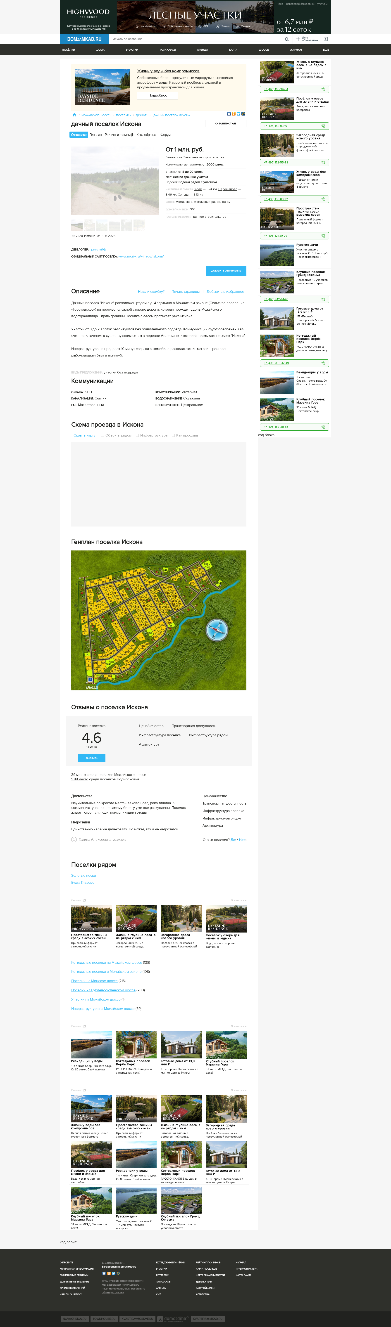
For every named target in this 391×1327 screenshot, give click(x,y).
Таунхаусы (168, 50)
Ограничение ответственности (122, 1281)
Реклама (76, 900)
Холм (198, 189)
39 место (78, 774)
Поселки (123, 115)
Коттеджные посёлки (170, 1262)
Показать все (238, 900)
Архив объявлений (72, 1288)
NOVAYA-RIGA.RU (74, 1319)
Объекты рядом (118, 435)
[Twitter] (238, 114)
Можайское (184, 202)
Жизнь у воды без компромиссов (168, 70)
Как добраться (146, 134)
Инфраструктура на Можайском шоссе (103, 1008)
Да (233, 840)
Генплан (96, 134)
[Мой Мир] (243, 114)
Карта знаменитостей (210, 1275)
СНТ (158, 1294)
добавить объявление (226, 270)
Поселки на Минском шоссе (94, 981)
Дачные (142, 115)
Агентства (203, 1294)
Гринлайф (97, 249)
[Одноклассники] (233, 114)
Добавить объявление (74, 1281)
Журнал (241, 1262)
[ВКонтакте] (229, 114)
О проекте (66, 1262)
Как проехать (186, 435)
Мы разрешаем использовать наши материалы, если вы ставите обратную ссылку (123, 1288)
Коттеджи (162, 1275)
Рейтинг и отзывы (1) (119, 134)
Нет (242, 840)
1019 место (79, 779)
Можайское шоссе (96, 115)
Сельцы (183, 194)
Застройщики (205, 1288)
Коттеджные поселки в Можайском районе (106, 971)
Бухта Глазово (82, 882)
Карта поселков (206, 1268)
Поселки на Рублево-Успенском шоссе (103, 990)
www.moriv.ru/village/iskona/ (141, 256)
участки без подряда (121, 372)
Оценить (91, 758)
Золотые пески (83, 875)
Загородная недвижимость (119, 1266)
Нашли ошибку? (151, 291)
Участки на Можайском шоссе (96, 999)
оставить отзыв (225, 123)
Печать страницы (186, 291)
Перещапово (227, 189)
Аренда (161, 1288)
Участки (161, 1268)
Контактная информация (77, 1268)
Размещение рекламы (74, 1275)
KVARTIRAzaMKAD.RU (207, 1319)
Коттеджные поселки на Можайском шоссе (106, 962)
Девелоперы (204, 1281)
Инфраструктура (153, 435)
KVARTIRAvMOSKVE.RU (137, 1319)
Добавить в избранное (225, 291)
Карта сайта (243, 1275)
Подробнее (157, 95)
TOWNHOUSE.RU (104, 1319)
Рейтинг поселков (208, 1262)
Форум (165, 134)
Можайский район (207, 202)
